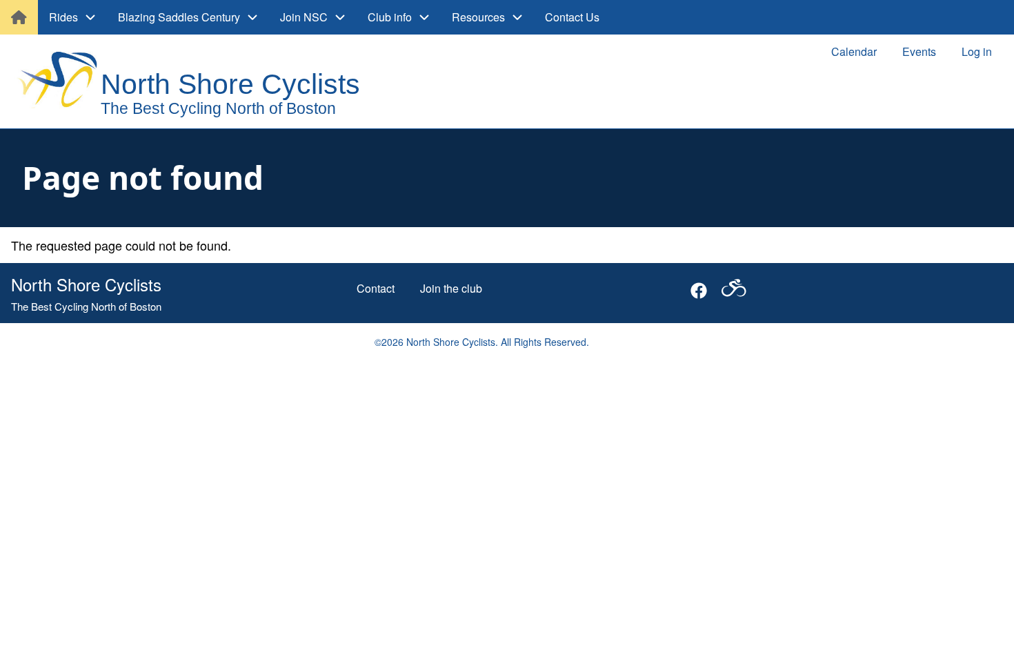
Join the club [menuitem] (451, 288)
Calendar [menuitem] (854, 51)
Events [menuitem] (919, 51)
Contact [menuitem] (376, 288)
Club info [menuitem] (390, 17)
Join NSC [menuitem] (304, 17)
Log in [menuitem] (977, 51)
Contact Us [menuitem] (572, 17)
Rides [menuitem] (63, 17)
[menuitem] (19, 17)
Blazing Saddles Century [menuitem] (179, 17)
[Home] (201, 82)
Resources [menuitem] (478, 17)
